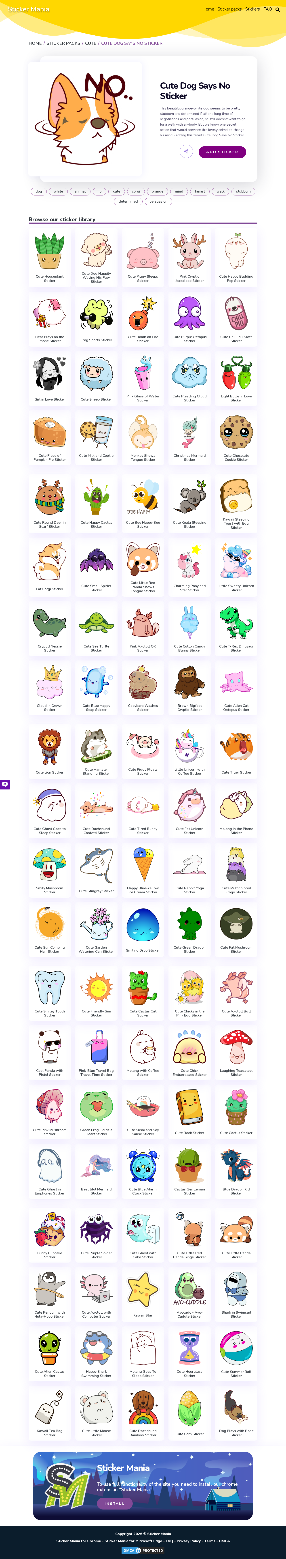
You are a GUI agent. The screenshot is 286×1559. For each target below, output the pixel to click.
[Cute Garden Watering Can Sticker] (96, 923)
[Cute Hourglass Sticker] (189, 1348)
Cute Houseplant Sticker (49, 278)
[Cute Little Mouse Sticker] (96, 1407)
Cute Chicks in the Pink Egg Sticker (189, 1013)
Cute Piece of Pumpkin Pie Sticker (50, 458)
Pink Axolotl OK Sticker (143, 648)
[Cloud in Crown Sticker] (49, 682)
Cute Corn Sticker (189, 1434)
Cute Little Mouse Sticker (96, 1433)
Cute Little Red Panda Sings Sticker (189, 1255)
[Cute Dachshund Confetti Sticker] (96, 805)
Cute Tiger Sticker (236, 772)
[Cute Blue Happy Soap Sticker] (96, 682)
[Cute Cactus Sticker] (236, 1107)
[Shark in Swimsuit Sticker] (236, 1288)
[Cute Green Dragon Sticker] (189, 923)
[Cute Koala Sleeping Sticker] (189, 497)
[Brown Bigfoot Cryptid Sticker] (189, 682)
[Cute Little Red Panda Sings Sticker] (189, 1229)
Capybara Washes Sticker (143, 708)
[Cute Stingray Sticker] (96, 865)
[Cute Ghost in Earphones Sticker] (49, 1165)
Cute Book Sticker (189, 1133)
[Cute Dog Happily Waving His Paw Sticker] (96, 250)
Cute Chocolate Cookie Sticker (236, 458)
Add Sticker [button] (222, 152)
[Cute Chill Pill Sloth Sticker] (236, 313)
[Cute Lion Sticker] (49, 746)
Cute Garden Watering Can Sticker (96, 950)
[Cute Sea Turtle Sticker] (96, 623)
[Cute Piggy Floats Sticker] (143, 745)
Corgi (136, 191)
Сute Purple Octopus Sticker (189, 339)
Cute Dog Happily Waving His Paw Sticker (96, 278)
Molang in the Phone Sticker (236, 831)
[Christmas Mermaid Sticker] (189, 432)
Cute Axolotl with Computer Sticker (96, 1314)
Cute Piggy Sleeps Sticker (143, 278)
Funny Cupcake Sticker (49, 1255)
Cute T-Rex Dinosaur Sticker (236, 648)
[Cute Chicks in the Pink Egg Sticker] (189, 987)
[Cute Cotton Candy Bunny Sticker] (189, 623)
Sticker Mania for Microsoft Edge (133, 1541)
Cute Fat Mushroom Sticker (236, 950)
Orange (157, 191)
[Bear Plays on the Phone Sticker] (49, 313)
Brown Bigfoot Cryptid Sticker (189, 708)
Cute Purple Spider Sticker (96, 1255)
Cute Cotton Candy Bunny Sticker (189, 648)
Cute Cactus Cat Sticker (143, 1013)
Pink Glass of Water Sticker (142, 398)
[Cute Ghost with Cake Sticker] (143, 1229)
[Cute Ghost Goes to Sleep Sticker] (49, 805)
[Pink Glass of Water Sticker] (143, 372)
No (99, 191)
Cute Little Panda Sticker (236, 1255)
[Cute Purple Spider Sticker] (96, 1229)
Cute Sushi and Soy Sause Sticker (143, 1132)
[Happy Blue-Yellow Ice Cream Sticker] (143, 864)
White (58, 191)
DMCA (224, 1541)
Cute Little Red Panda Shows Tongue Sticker (142, 587)
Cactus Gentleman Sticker (189, 1191)
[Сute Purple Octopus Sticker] (189, 313)
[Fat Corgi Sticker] (49, 561)
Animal (80, 191)
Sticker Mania (28, 9)
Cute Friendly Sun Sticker (96, 1013)
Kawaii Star (142, 1315)
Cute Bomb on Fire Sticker (143, 339)
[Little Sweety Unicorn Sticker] (236, 560)
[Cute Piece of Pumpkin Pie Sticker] (49, 432)
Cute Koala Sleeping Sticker (189, 525)
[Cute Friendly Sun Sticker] (96, 987)
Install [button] (115, 1503)
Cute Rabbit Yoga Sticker (189, 890)
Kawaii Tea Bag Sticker (50, 1433)
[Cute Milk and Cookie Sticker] (96, 432)
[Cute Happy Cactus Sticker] (96, 497)
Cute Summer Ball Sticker (236, 1374)
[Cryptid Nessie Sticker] (49, 623)
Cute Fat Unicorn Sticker (189, 831)
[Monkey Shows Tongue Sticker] (143, 432)
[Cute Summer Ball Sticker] (236, 1348)
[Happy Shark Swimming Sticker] (96, 1348)
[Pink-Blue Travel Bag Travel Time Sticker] (96, 1047)
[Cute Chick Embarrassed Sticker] (189, 1047)
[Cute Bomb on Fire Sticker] (143, 313)
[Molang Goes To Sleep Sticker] (143, 1348)
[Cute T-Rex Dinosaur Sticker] (236, 623)
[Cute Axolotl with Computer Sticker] (96, 1288)
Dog (39, 191)
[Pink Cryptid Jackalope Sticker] (189, 251)
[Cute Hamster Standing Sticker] (96, 745)
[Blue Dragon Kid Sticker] (236, 1165)
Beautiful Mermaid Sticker (96, 1191)
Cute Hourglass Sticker (189, 1374)
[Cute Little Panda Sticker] (236, 1229)
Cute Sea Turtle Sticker (96, 648)
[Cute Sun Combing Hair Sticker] (49, 923)
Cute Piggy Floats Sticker (143, 772)
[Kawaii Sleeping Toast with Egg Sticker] (236, 496)
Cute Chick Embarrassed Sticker (190, 1073)
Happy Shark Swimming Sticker (96, 1374)
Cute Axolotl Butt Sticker (236, 1013)
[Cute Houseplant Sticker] (49, 251)
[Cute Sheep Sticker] (96, 373)
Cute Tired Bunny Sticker (142, 831)
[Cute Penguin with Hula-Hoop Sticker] (49, 1288)
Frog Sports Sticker (96, 340)
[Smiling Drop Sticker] (143, 924)
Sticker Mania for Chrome (78, 1541)
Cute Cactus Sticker (236, 1133)
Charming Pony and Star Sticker (190, 588)
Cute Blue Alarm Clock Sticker (143, 1191)
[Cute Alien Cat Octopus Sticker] (236, 682)
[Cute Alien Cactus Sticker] (49, 1348)
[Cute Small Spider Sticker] (96, 560)
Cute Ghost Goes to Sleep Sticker (50, 831)
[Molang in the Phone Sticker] (236, 805)
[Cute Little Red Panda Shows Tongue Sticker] (143, 559)
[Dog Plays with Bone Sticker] (236, 1407)
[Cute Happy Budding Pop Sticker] (236, 251)
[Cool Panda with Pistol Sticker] (49, 1047)
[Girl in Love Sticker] (49, 373)
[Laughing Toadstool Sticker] (236, 1047)
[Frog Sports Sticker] (96, 314)
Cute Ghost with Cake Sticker (143, 1255)
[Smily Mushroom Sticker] (49, 864)
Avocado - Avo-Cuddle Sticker (190, 1314)
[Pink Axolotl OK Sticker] (143, 623)
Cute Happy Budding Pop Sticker (236, 278)
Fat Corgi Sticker (49, 589)
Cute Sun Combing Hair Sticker (49, 950)
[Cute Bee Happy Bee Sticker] (143, 497)
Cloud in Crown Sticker (49, 708)
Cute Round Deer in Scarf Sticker (50, 525)
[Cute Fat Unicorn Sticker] (189, 805)
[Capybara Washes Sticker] (143, 682)
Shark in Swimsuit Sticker (236, 1314)
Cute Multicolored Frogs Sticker (236, 890)
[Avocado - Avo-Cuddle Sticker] (189, 1288)
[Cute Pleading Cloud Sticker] (189, 372)
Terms (209, 1541)
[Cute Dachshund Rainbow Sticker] (143, 1407)
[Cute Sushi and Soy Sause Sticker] (143, 1106)
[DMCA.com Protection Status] (143, 1553)
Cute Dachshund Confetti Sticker (96, 831)
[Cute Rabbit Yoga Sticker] (189, 864)
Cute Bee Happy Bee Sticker (143, 525)
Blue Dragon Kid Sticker (236, 1191)
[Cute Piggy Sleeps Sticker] (143, 251)
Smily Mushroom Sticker (49, 890)
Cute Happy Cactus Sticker (96, 525)
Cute (116, 191)
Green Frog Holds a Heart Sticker (96, 1132)
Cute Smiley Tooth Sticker (50, 1013)
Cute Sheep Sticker (96, 399)
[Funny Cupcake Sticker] (49, 1229)
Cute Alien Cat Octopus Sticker (236, 708)
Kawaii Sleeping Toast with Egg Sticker (236, 523)
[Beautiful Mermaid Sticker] (96, 1165)
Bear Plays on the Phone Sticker (49, 339)
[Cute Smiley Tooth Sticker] (49, 987)
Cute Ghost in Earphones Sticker (49, 1191)
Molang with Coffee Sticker (143, 1073)
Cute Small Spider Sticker (96, 588)
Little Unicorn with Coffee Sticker (190, 772)
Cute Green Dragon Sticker (190, 950)
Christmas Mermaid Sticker (190, 458)
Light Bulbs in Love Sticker (236, 398)
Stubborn (243, 191)
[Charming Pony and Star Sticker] (189, 560)
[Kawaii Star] (143, 1289)
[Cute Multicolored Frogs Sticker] (236, 864)
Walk (221, 191)
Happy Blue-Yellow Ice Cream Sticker (143, 890)
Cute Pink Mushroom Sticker (50, 1132)
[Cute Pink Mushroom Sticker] (49, 1106)
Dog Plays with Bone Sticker (236, 1433)
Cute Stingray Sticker (96, 891)
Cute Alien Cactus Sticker (50, 1374)
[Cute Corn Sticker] (189, 1408)
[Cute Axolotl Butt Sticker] (236, 987)
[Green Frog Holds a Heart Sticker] (96, 1106)
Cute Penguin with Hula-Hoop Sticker (49, 1314)
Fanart (200, 191)
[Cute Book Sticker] (189, 1107)
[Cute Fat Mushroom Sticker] (236, 923)
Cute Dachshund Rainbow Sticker (143, 1433)
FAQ (169, 1541)
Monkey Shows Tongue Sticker (143, 458)
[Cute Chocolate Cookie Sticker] (236, 432)
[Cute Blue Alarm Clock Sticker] (143, 1165)
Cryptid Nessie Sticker (50, 648)
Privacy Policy (189, 1541)
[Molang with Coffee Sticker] (143, 1047)
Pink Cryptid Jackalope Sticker (190, 278)
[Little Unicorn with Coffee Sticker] (189, 745)
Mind (179, 191)
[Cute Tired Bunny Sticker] (143, 805)
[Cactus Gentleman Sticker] (189, 1165)
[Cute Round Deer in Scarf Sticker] (49, 497)
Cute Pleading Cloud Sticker (189, 398)
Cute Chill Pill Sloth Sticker (236, 339)
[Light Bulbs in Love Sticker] (236, 372)
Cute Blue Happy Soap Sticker (96, 708)
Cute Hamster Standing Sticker (96, 772)
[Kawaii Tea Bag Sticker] (49, 1407)
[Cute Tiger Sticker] (236, 746)
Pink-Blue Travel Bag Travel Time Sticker (96, 1073)
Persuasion (158, 201)
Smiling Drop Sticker (143, 950)
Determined (128, 201)
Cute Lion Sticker (49, 772)
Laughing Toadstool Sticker (236, 1073)
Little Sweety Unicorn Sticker (236, 588)
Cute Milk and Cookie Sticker (96, 458)
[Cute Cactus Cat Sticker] (143, 987)
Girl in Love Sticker (49, 399)
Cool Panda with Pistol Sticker (49, 1073)
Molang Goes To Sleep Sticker (143, 1374)
